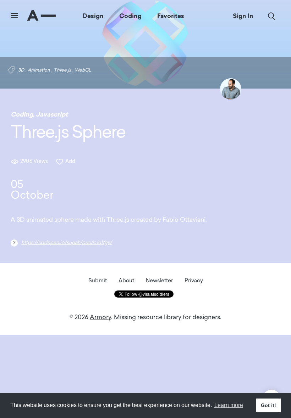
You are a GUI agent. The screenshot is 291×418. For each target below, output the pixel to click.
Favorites (170, 15)
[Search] (271, 16)
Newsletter (159, 281)
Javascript (52, 114)
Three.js (62, 70)
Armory (100, 318)
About (126, 281)
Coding (130, 15)
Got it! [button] (268, 405)
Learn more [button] (228, 405)
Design (93, 15)
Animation (39, 70)
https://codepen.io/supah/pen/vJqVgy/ (66, 243)
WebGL (83, 70)
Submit (97, 281)
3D (21, 70)
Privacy (194, 281)
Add (70, 161)
